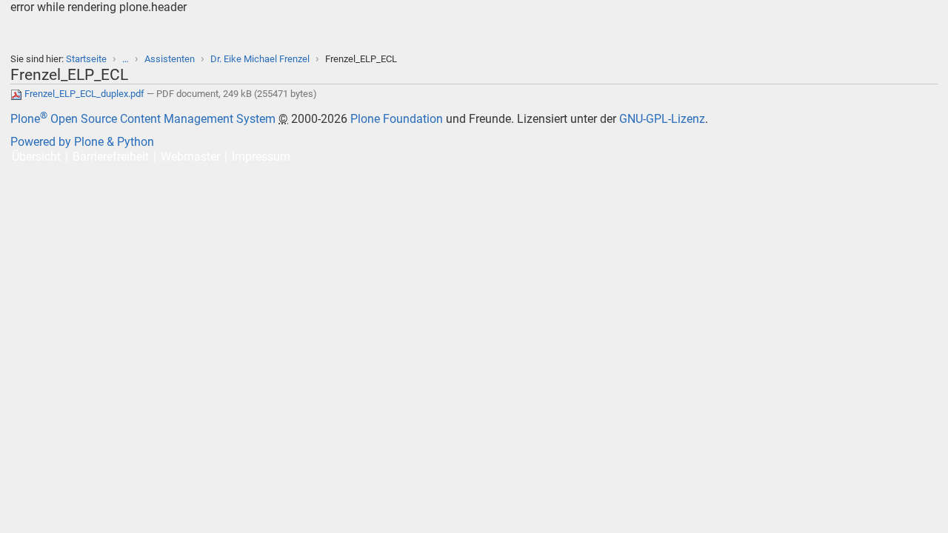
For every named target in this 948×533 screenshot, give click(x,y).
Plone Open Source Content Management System (143, 119)
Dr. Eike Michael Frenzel (260, 58)
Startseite (86, 58)
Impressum (261, 157)
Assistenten (169, 58)
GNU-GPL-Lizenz (662, 119)
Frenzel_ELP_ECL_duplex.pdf (84, 93)
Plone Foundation (396, 119)
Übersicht (36, 157)
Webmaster (190, 157)
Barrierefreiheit (111, 157)
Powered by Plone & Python (82, 142)
